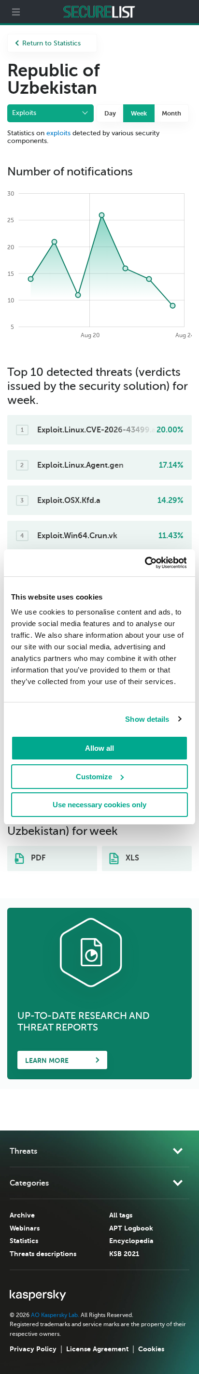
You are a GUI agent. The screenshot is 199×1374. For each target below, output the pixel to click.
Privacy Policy (33, 1349)
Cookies (151, 1349)
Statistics (24, 1241)
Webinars (25, 1228)
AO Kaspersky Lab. (55, 1315)
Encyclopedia (131, 1241)
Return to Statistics (51, 43)
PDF (37, 858)
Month (171, 113)
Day (110, 113)
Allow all (99, 748)
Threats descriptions (43, 1254)
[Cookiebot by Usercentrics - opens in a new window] (144, 563)
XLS (131, 858)
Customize (94, 777)
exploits (58, 133)
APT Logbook (131, 1228)
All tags (120, 1215)
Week (139, 113)
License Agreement (97, 1349)
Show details (147, 719)
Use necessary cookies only (99, 805)
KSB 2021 (124, 1254)
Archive (22, 1215)
